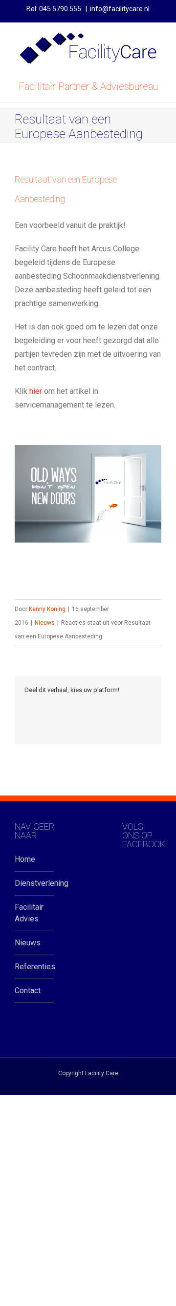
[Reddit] (121, 707)
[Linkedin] (106, 707)
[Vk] (137, 707)
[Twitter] (43, 707)
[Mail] (27, 720)
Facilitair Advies (29, 912)
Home (25, 859)
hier (35, 391)
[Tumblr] (74, 707)
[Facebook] (27, 707)
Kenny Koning (47, 609)
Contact (28, 990)
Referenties (34, 966)
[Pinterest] (59, 707)
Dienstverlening (34, 883)
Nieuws (45, 622)
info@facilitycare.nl (120, 9)
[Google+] (90, 707)
